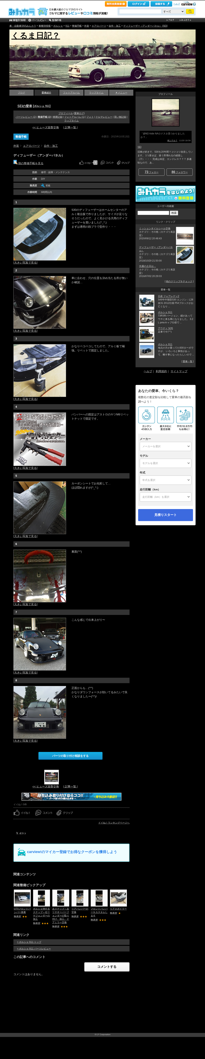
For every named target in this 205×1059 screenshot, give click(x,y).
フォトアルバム (71, 92)
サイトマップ (179, 371)
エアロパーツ (99, 25)
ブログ (21, 92)
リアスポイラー (118, 908)
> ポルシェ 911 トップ (29, 942)
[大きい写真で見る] (25, 262)
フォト (90, 117)
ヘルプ (176, 4)
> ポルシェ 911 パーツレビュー (34, 948)
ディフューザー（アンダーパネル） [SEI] (145, 25)
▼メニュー (121, 92)
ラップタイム (96, 92)
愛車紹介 (46, 92)
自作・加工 (115, 25)
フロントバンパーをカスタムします (99, 912)
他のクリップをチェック (179, 281)
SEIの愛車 (24, 106)
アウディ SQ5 (165, 328)
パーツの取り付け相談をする (70, 755)
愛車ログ (79, 113)
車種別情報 (45, 25)
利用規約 (161, 371)
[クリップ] (123, 163)
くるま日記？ (35, 35)
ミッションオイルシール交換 (154, 228)
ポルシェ (58, 25)
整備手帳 (77, 25)
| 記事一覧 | (70, 127)
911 (67, 25)
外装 (86, 25)
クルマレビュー (103, 117)
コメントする (107, 966)
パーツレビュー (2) (26, 117)
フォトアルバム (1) (74, 117)
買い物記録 (120, 117)
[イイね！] (85, 163)
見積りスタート (165, 514)
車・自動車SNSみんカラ (22, 25)
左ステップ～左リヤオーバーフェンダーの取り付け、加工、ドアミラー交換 (60, 915)
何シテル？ (172, 140)
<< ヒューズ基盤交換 (45, 127)
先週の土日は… (147, 266)
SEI (139, 147)
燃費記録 (57, 117)
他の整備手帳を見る (30, 163)
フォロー (152, 172)
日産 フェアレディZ (168, 296)
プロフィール (65, 113)
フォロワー (180, 172)
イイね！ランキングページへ (114, 822)
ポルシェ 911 (41, 106)
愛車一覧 (187, 361)
